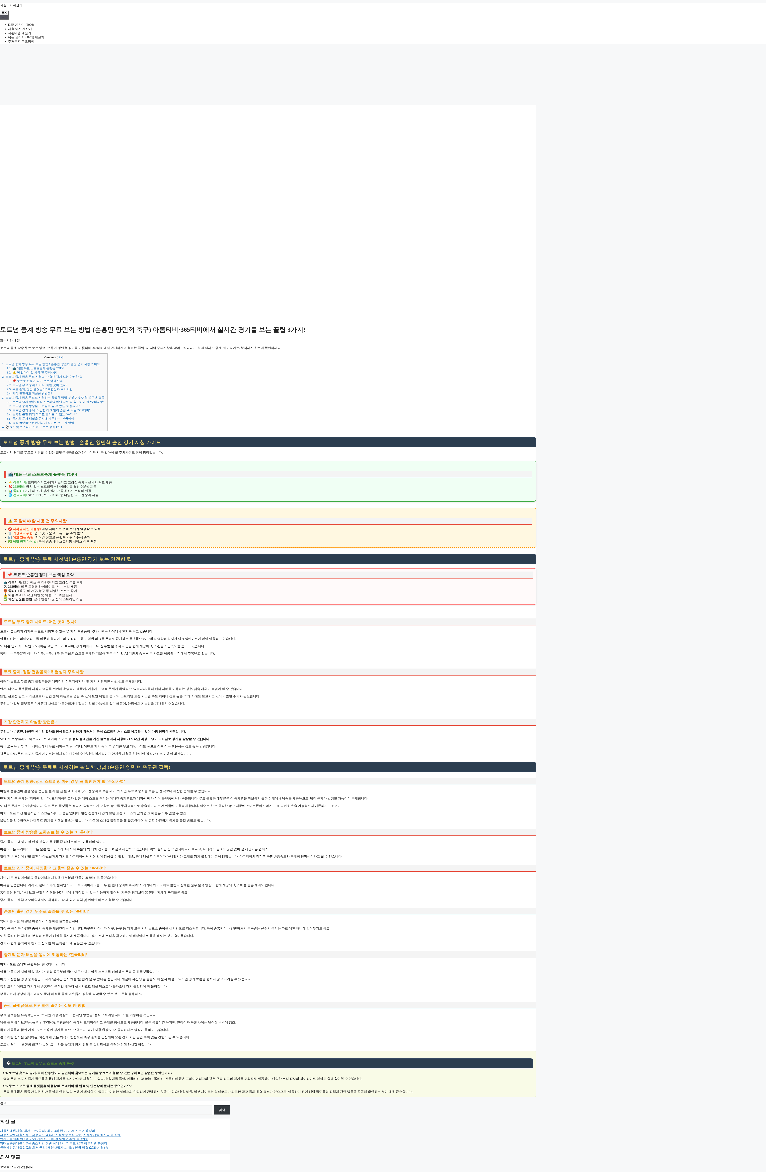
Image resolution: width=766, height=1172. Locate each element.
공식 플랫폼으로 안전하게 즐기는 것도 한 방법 (40, 422)
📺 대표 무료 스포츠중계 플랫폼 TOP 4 (35, 368)
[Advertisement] (383, 75)
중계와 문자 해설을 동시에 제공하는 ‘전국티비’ (41, 418)
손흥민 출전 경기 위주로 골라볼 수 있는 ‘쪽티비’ (42, 414)
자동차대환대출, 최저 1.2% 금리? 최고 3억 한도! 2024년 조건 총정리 (47, 1130)
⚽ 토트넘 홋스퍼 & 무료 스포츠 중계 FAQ (32, 427)
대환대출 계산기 (19, 33)
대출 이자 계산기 (20, 29)
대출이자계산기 (11, 5)
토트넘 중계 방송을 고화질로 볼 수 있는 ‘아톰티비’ (43, 406)
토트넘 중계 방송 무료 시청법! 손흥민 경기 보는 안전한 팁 (42, 376)
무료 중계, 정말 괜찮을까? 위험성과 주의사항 (39, 389)
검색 (3, 1103)
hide (60, 357)
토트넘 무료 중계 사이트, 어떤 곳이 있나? (37, 385)
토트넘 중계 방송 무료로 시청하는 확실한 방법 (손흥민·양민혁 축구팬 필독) (53, 397)
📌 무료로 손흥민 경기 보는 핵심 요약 (35, 380)
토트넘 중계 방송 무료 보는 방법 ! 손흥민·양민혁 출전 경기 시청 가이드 (51, 364)
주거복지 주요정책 (21, 41)
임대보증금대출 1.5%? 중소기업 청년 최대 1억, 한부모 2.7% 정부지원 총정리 (53, 1143)
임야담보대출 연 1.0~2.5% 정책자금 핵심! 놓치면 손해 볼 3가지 (44, 1139)
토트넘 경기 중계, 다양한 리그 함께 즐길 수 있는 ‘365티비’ (48, 410)
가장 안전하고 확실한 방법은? (29, 393)
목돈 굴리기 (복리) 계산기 (26, 37)
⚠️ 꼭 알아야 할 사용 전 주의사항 (32, 372)
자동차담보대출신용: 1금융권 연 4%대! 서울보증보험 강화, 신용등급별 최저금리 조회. (60, 1135)
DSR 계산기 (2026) (21, 24)
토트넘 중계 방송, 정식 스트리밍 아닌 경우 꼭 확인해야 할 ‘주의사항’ (55, 401)
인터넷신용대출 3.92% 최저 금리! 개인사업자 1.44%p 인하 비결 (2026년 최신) (54, 1147)
